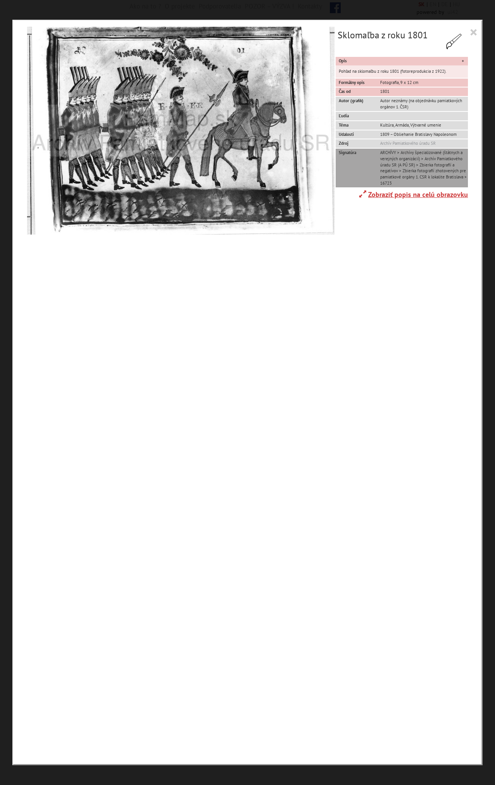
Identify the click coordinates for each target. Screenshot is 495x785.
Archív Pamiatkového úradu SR (408, 143)
